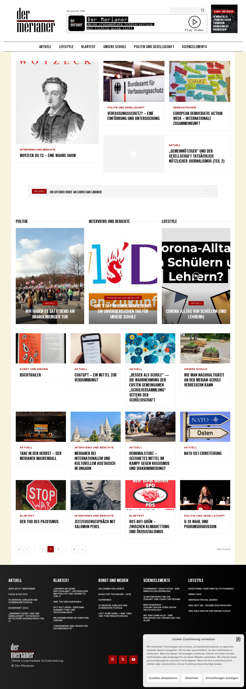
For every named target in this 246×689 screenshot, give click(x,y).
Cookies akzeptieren (163, 678)
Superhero (104, 600)
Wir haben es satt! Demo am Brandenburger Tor (50, 314)
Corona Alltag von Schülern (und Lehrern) (196, 314)
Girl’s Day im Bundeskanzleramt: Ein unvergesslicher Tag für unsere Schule (123, 311)
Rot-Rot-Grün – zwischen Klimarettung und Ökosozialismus (149, 526)
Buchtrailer (30, 375)
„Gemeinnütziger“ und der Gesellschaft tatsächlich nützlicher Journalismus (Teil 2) (196, 156)
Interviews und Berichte (37, 150)
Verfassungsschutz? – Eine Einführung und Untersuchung (133, 115)
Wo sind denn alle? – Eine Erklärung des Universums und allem (161, 618)
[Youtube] (133, 659)
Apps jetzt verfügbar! (21, 589)
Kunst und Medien (223, 11)
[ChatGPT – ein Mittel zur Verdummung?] (96, 348)
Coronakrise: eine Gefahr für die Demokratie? (70, 627)
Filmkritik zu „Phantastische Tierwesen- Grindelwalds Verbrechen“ (222, 23)
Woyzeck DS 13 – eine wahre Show (48, 155)
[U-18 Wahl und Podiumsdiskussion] (205, 495)
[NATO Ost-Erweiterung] (205, 427)
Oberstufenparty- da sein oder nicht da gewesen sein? (87, 192)
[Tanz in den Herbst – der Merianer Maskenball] (41, 427)
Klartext (27, 516)
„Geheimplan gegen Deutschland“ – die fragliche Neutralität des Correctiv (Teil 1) (70, 593)
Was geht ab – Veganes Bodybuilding (210, 605)
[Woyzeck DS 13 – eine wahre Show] (57, 102)
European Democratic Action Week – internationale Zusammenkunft (197, 118)
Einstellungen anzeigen (222, 678)
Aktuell (175, 145)
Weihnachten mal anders (203, 600)
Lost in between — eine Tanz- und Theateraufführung (115, 614)
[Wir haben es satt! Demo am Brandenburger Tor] (50, 276)
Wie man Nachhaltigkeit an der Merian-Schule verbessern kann (204, 380)
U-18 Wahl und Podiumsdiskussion (200, 524)
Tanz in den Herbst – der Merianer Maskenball (41, 455)
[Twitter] (123, 659)
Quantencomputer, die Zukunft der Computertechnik (161, 598)
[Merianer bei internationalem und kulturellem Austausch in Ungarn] (96, 427)
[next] (211, 191)
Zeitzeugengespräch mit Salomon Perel (95, 524)
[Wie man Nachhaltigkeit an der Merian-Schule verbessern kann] (205, 348)
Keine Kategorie (184, 107)
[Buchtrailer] (41, 348)
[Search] (202, 10)
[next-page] (82, 549)
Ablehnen (191, 678)
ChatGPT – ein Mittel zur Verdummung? (96, 377)
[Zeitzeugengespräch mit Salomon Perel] (96, 495)
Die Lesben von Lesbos (111, 589)
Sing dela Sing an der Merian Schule (209, 611)
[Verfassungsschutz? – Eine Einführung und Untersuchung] (134, 81)
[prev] (205, 191)
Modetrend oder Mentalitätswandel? (211, 589)
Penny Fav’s (195, 594)
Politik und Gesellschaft (126, 107)
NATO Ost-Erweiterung (203, 453)
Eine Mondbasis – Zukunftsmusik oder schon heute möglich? (159, 607)
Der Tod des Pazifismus (39, 521)
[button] (238, 639)
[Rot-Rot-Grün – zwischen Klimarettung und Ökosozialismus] (150, 495)
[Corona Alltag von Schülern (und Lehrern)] (196, 276)
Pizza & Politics (17, 594)
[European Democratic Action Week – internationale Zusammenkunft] (199, 81)
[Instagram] (112, 659)
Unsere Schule (195, 369)
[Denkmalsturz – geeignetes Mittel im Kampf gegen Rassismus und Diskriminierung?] (150, 427)
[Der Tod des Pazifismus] (41, 495)
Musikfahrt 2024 (18, 608)
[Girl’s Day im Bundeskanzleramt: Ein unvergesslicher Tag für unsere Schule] (123, 276)
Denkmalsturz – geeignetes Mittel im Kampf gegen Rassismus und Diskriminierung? (149, 460)
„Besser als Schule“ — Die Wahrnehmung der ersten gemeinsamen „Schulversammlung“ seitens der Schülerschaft (149, 387)
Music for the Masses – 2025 (114, 594)
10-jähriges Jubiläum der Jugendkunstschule (22, 601)
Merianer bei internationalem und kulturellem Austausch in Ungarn (95, 460)
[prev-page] (19, 549)
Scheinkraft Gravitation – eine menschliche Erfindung (161, 590)
